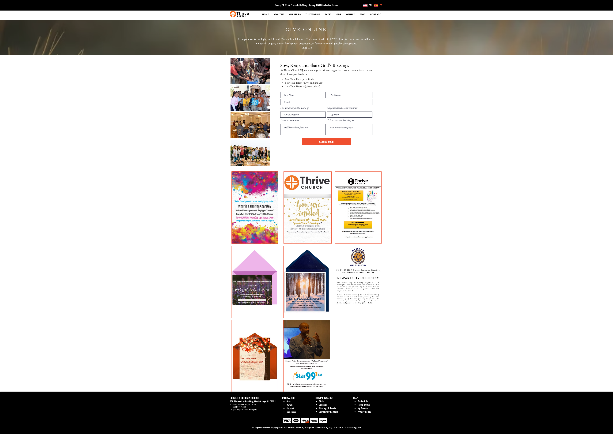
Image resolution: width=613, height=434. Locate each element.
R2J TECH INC (335, 427)
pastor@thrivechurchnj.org (245, 409)
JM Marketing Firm (352, 427)
